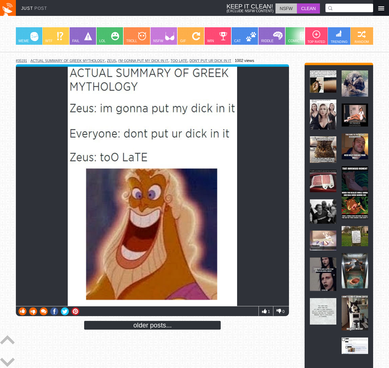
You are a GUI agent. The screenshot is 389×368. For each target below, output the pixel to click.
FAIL (75, 41)
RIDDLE (267, 41)
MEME (24, 41)
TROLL (131, 41)
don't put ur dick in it (210, 61)
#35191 (21, 61)
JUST (34, 8)
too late (178, 61)
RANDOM (362, 41)
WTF (49, 41)
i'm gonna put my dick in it (143, 61)
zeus (111, 61)
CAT (237, 41)
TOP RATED (316, 41)
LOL (102, 41)
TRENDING (339, 41)
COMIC (294, 41)
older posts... (152, 325)
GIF (183, 41)
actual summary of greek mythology (67, 61)
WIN (210, 41)
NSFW (158, 41)
